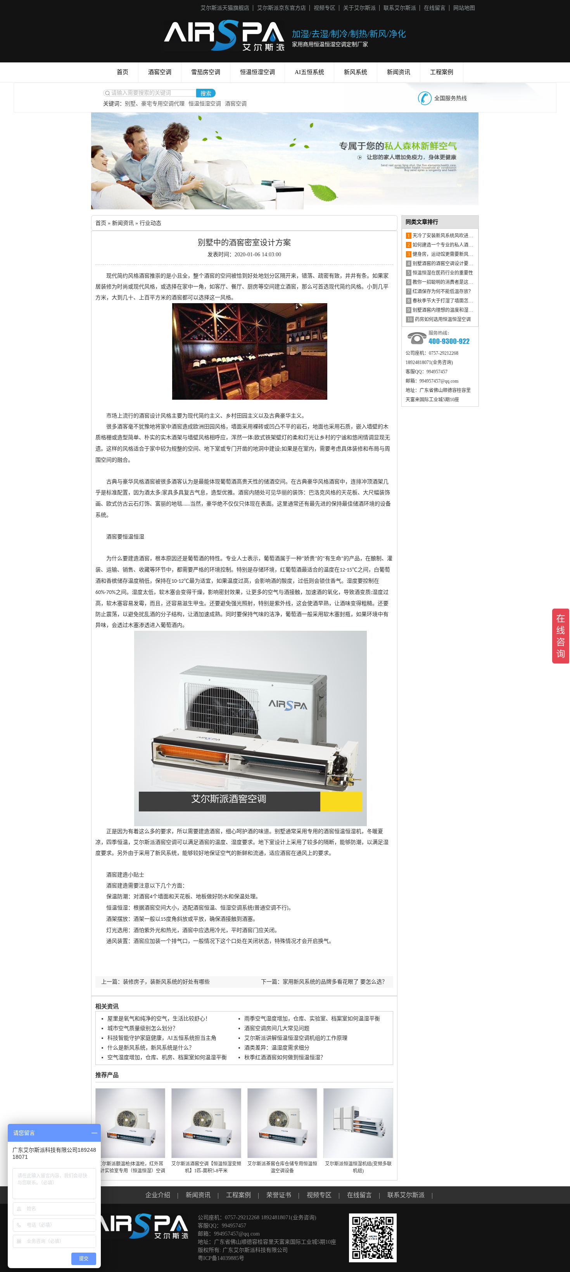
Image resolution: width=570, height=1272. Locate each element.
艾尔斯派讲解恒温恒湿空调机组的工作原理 (295, 1038)
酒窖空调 (159, 72)
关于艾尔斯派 (359, 8)
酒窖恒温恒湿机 (342, 831)
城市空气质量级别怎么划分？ (142, 1028)
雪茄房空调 (205, 72)
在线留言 (435, 8)
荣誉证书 (278, 1195)
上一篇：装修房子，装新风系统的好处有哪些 (155, 982)
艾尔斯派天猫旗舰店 (224, 8)
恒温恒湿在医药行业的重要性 (440, 273)
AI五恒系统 (309, 72)
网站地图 (464, 8)
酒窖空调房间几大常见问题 (276, 1028)
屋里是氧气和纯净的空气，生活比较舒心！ (159, 1019)
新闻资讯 (398, 72)
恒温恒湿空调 (257, 72)
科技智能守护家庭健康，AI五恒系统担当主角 (161, 1038)
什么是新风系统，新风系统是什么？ (150, 1048)
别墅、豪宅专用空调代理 (155, 104)
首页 (122, 72)
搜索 (205, 94)
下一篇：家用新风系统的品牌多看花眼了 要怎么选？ (324, 982)
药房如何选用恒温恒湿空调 (439, 319)
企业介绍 (157, 1195)
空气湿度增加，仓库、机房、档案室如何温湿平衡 (167, 1057)
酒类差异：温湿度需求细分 (276, 1048)
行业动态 (150, 223)
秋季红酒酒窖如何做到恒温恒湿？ (285, 1057)
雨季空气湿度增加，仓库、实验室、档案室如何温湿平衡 (312, 1019)
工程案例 (441, 72)
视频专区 (324, 8)
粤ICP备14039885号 (221, 1258)
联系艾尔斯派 (399, 8)
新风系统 (355, 72)
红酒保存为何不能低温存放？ (440, 291)
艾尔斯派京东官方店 (281, 8)
